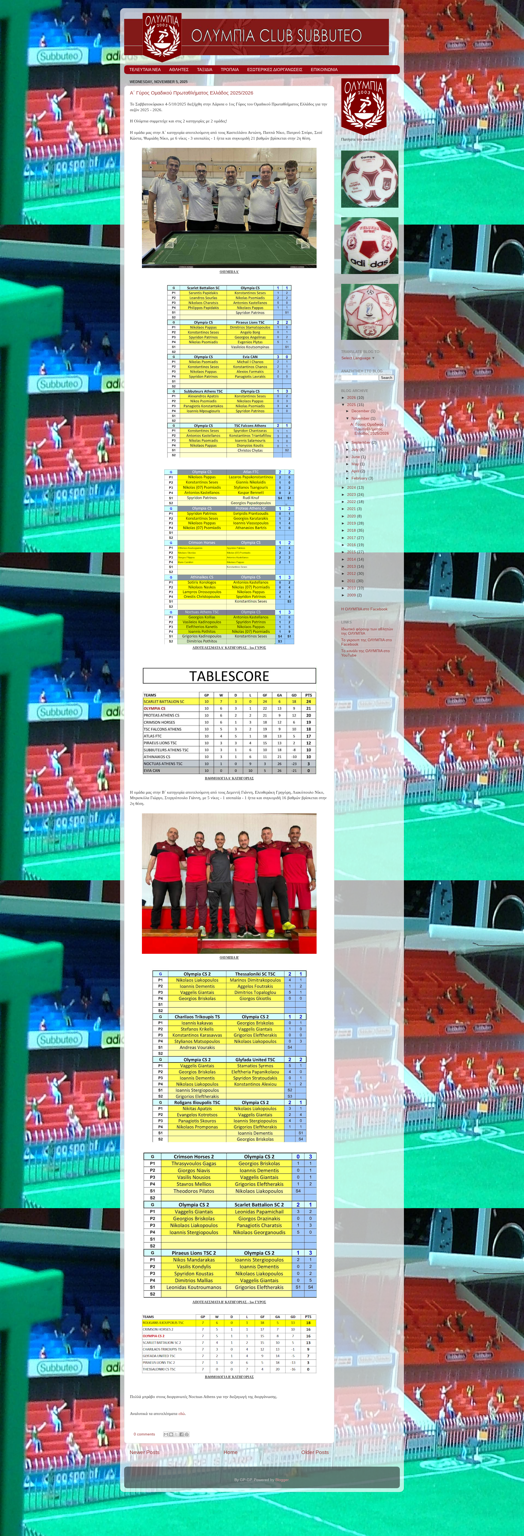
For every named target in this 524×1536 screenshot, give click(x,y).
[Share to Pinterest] (186, 1434)
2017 (352, 538)
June (356, 457)
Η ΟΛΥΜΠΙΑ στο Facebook (364, 609)
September (362, 442)
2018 (352, 530)
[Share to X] (176, 1434)
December (361, 411)
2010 (352, 588)
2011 (351, 581)
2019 (352, 523)
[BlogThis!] (171, 1434)
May (356, 464)
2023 (352, 495)
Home (231, 1452)
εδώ (181, 1413)
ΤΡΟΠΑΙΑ (230, 69)
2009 (352, 595)
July (355, 450)
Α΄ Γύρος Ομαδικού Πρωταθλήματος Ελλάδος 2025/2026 (191, 93)
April (356, 471)
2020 (352, 516)
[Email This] (166, 1434)
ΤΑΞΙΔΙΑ (204, 69)
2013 (352, 566)
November (361, 418)
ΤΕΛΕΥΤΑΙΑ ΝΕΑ (145, 69)
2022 (352, 502)
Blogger (281, 1480)
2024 (352, 487)
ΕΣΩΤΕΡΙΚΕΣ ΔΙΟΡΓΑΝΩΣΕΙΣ (274, 69)
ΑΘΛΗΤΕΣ (179, 69)
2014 (352, 559)
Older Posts (315, 1452)
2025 (352, 405)
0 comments (144, 1434)
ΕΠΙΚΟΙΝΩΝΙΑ (324, 69)
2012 (352, 574)
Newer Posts (145, 1452)
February (360, 478)
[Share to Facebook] (181, 1434)
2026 (352, 398)
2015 (352, 552)
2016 (352, 545)
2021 (352, 509)
